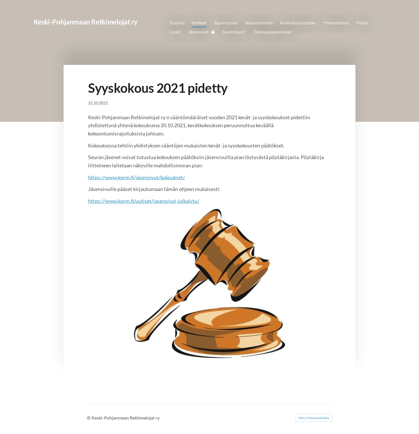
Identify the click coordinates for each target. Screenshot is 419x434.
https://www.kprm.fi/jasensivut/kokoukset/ (136, 177)
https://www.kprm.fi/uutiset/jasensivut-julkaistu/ (143, 201)
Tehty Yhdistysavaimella (313, 417)
